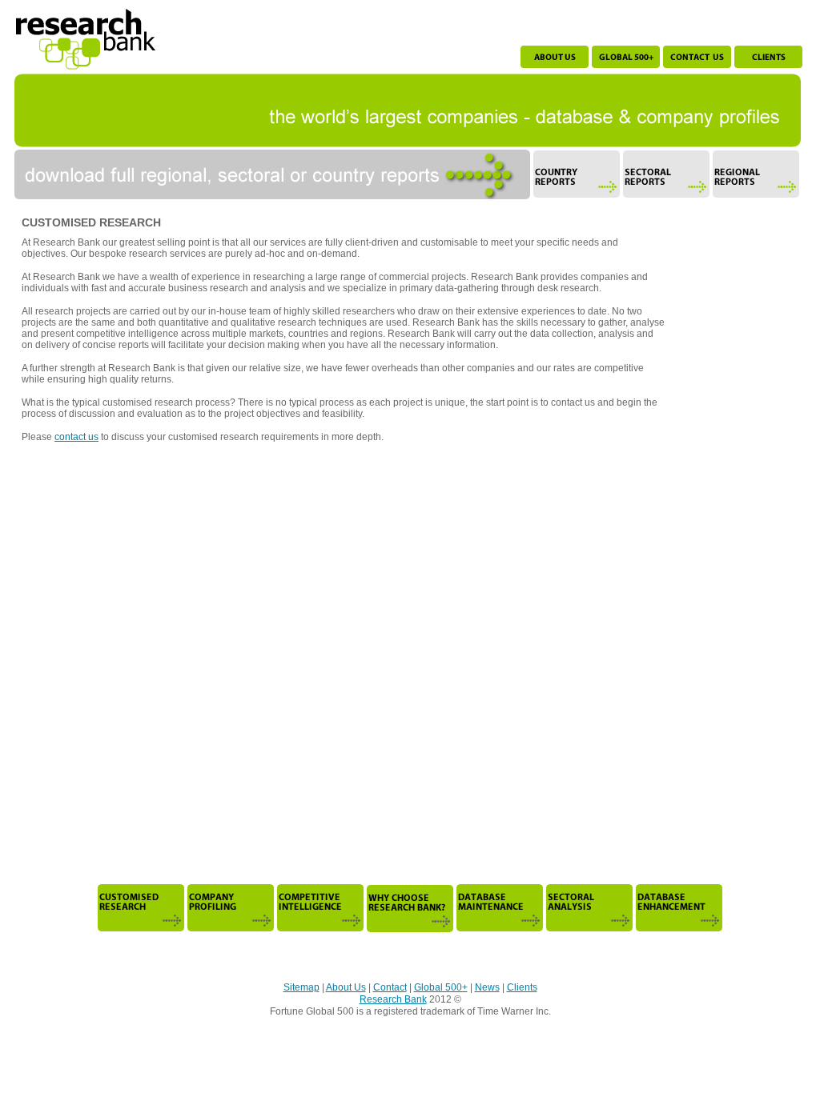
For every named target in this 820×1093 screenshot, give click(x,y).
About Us (346, 987)
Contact (390, 987)
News (487, 987)
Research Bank (393, 999)
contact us (76, 436)
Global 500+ (441, 987)
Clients (522, 987)
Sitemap (301, 987)
